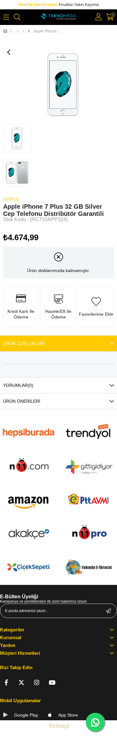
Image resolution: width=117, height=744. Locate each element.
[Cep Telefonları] (29, 31)
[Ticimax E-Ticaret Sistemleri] (58, 726)
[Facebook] (6, 682)
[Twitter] (21, 682)
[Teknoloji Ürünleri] (17, 31)
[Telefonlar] (23, 31)
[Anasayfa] (11, 31)
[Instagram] (37, 682)
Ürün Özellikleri (24, 343)
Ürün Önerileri (21, 401)
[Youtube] (52, 682)
